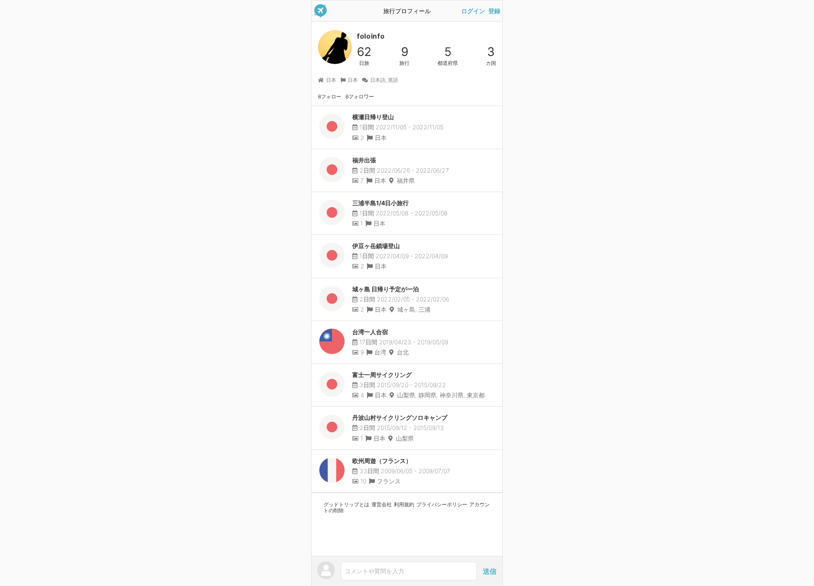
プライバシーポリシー (441, 504)
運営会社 (381, 504)
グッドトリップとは (346, 504)
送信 (489, 571)
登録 (494, 11)
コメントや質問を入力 (374, 571)
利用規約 (404, 504)
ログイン (473, 11)
